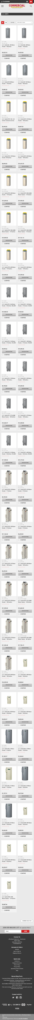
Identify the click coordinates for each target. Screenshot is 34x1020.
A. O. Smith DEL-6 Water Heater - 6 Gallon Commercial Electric (8, 750)
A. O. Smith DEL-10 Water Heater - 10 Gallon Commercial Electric (24, 750)
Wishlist (17, 949)
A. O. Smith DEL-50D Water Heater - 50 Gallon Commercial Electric (25, 713)
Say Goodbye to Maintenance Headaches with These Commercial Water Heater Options (17, 984)
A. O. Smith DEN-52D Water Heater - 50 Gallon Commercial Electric (25, 861)
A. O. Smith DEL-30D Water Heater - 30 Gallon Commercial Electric (25, 676)
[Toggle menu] (2, 6)
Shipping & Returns (17, 953)
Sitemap (5, 1017)
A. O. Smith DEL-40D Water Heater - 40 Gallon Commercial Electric (8, 713)
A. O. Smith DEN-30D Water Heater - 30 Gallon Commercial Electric (25, 824)
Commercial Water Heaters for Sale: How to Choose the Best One (17, 978)
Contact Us (17, 961)
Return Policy (17, 964)
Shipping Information (17, 963)
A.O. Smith (4, 41)
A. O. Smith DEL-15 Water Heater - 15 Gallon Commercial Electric (8, 787)
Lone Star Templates (23, 1018)
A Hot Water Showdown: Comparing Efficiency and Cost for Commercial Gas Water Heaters (17, 981)
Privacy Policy (17, 966)
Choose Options (9, 55)
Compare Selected (26, 920)
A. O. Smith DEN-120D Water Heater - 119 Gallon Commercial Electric (8, 898)
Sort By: (12, 22)
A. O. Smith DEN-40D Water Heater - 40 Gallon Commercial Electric (9, 861)
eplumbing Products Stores (17, 968)
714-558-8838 (6, 1)
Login (14, 951)
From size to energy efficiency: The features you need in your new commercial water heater (17, 987)
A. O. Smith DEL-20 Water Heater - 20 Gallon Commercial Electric (24, 787)
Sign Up (19, 951)
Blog (17, 970)
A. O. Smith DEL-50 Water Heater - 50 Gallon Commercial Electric (8, 824)
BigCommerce (10, 1018)
